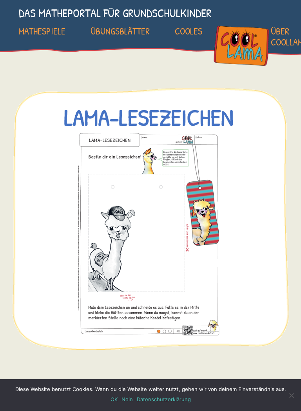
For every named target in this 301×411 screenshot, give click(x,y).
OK (114, 399)
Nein (127, 399)
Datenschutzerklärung (164, 399)
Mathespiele (42, 31)
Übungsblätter (120, 31)
